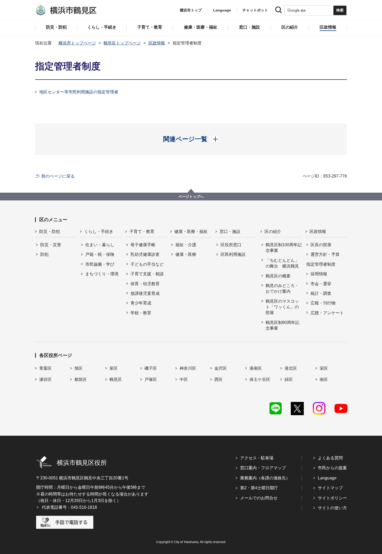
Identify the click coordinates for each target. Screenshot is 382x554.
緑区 (289, 379)
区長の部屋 (321, 245)
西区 (218, 379)
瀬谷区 (45, 379)
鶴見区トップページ (122, 43)
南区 (324, 379)
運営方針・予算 (325, 254)
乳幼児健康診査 (145, 254)
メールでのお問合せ (259, 498)
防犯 (44, 254)
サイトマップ (330, 488)
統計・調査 (321, 293)
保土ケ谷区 (259, 379)
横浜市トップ (191, 10)
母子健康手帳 (142, 245)
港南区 (255, 368)
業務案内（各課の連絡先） (265, 478)
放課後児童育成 (145, 293)
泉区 (113, 368)
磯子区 (150, 368)
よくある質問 (330, 458)
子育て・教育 (141, 231)
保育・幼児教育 (145, 284)
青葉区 (45, 368)
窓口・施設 (230, 231)
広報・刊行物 (323, 303)
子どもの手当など (147, 264)
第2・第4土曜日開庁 (259, 488)
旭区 (78, 368)
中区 (184, 379)
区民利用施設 (233, 254)
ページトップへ (191, 196)
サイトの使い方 (332, 508)
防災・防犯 (49, 231)
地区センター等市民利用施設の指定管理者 (78, 92)
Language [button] (222, 10)
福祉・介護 (185, 245)
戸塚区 (150, 379)
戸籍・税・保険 (99, 254)
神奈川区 (188, 368)
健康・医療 (185, 254)
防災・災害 (50, 245)
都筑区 (80, 379)
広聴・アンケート (327, 313)
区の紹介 (273, 231)
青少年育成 (140, 303)
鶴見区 (115, 379)
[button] (191, 139)
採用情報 (319, 274)
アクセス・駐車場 (256, 458)
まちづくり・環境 (101, 274)
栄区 (324, 368)
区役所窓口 (231, 245)
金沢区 (220, 368)
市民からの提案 (332, 468)
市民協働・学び (99, 264)
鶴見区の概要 (278, 276)
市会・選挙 (321, 284)
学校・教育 (140, 313)
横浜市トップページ (77, 43)
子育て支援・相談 (147, 274)
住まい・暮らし (99, 245)
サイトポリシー (332, 498)
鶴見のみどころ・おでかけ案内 (282, 288)
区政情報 (156, 43)
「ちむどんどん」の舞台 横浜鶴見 (282, 263)
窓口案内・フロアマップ (263, 468)
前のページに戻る (58, 176)
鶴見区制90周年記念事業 (282, 325)
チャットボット (255, 10)
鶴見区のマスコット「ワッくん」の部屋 (282, 307)
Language (327, 478)
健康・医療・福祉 (191, 231)
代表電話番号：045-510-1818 (69, 507)
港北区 (291, 368)
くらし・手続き (98, 231)
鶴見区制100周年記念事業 (284, 248)
